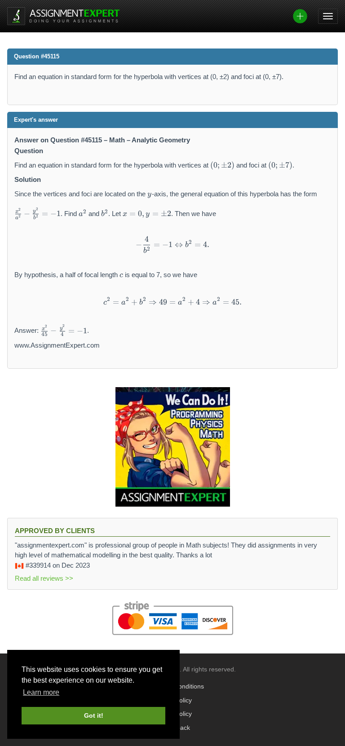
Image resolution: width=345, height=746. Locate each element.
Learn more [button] (41, 692)
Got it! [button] (93, 715)
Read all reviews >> (44, 578)
